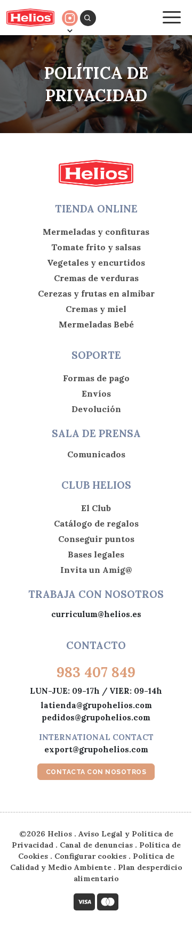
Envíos (96, 393)
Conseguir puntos (96, 538)
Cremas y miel (96, 308)
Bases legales (96, 554)
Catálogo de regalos (96, 523)
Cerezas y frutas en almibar (96, 293)
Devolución (96, 409)
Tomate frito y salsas (96, 247)
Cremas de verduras (96, 278)
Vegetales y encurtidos (96, 262)
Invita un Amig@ (96, 569)
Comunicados (96, 454)
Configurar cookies (90, 856)
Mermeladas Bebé (96, 324)
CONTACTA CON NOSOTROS (96, 772)
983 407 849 (96, 672)
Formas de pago (96, 378)
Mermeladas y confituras (96, 231)
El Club (96, 508)
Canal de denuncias (96, 845)
